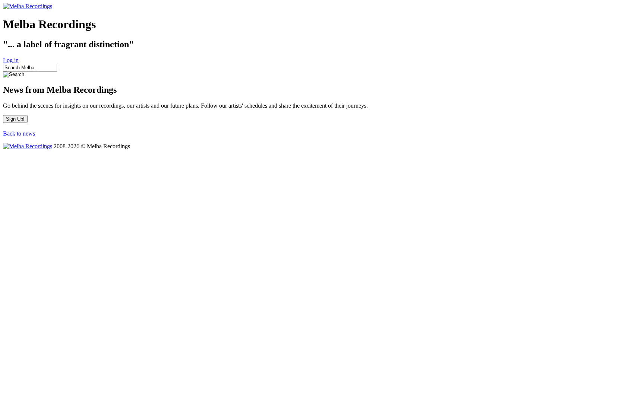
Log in (11, 60)
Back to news (19, 133)
